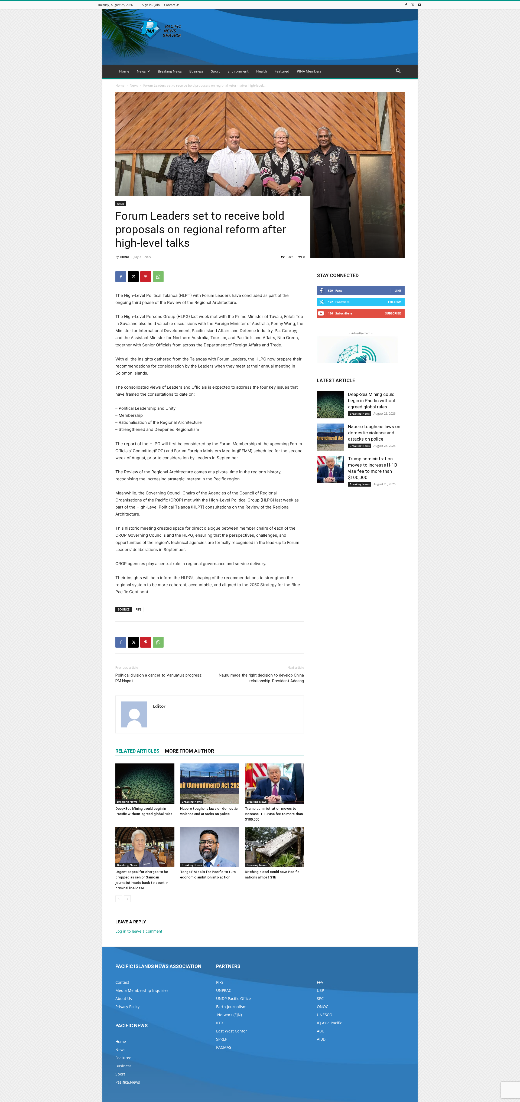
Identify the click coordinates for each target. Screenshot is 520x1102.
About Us (123, 998)
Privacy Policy (127, 1006)
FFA (320, 982)
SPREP (221, 1039)
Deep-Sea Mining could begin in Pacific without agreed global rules (372, 400)
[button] (398, 71)
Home (124, 71)
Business (196, 71)
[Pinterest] (145, 276)
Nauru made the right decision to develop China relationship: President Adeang (261, 678)
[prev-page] (118, 899)
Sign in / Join (151, 5)
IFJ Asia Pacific (329, 1022)
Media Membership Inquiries (141, 990)
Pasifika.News (127, 1082)
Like (398, 290)
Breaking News (170, 71)
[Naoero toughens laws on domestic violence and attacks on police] (209, 783)
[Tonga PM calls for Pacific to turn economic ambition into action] (209, 847)
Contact (122, 982)
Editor (124, 257)
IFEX (219, 1022)
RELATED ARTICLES (137, 751)
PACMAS (223, 1047)
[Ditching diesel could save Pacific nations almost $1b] (274, 847)
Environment (238, 71)
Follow (394, 302)
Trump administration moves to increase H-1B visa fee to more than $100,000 (274, 813)
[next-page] (127, 899)
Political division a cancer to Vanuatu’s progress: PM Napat (158, 678)
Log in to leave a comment (138, 931)
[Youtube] (419, 4)
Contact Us (171, 5)
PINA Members (309, 71)
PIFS (138, 609)
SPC (320, 998)
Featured (282, 71)
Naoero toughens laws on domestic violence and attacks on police (374, 433)
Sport (215, 71)
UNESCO (324, 1014)
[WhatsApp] (158, 276)
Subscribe (393, 313)
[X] (413, 4)
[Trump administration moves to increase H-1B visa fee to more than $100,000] (274, 783)
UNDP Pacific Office (233, 998)
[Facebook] (406, 4)
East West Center (231, 1031)
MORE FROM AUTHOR (189, 751)
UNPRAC (223, 990)
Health (261, 71)
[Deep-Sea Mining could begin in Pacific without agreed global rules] (144, 783)
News (141, 71)
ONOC (322, 1006)
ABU (320, 1031)
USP (320, 990)
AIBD (321, 1039)
